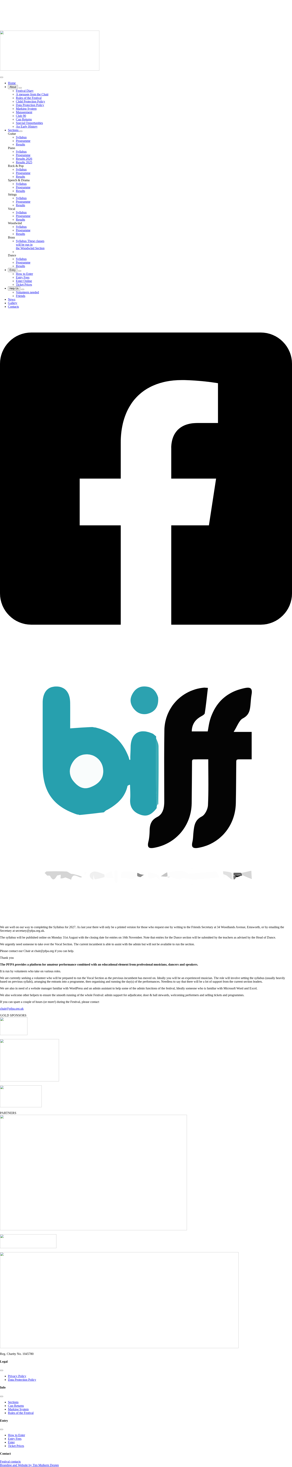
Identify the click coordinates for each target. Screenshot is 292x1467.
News (11, 299)
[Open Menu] (1, 77)
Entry (13, 270)
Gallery (12, 303)
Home (12, 83)
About (13, 86)
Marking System (18, 1409)
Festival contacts (10, 1461)
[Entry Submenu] (19, 270)
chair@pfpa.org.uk (12, 1008)
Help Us (14, 288)
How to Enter (16, 1435)
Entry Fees (14, 1438)
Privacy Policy (17, 1376)
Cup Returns (16, 1405)
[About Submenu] (20, 87)
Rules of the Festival (21, 1413)
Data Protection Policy (22, 1379)
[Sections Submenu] (20, 131)
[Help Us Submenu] (22, 289)
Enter (11, 1442)
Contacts (13, 306)
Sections (13, 130)
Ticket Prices (16, 1446)
